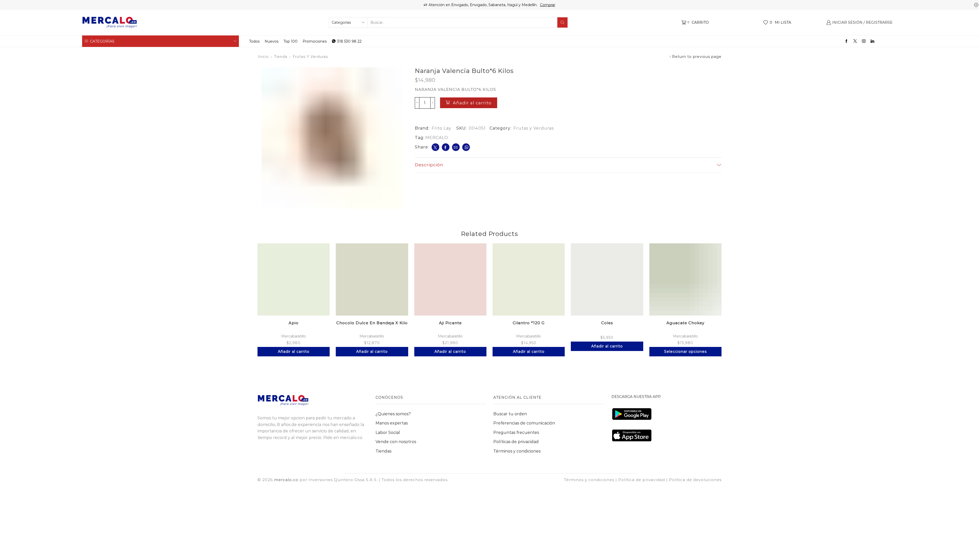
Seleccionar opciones (685, 351)
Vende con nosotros (396, 441)
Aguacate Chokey (685, 322)
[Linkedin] (872, 41)
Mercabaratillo (293, 336)
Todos (254, 41)
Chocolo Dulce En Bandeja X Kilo (372, 322)
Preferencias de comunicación (524, 423)
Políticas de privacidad (516, 441)
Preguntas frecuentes (516, 432)
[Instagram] (864, 41)
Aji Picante (450, 322)
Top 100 (291, 41)
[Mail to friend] (456, 147)
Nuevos (271, 41)
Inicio (263, 56)
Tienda (280, 56)
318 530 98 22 (349, 41)
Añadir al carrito (472, 102)
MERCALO (436, 137)
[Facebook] (846, 41)
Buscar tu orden (510, 413)
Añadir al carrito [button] (294, 351)
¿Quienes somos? (393, 413)
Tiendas (383, 451)
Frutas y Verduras (310, 56)
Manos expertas (392, 423)
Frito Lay (441, 128)
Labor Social (388, 432)
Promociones (315, 41)
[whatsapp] (466, 147)
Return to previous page (697, 56)
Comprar (547, 5)
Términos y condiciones (516, 451)
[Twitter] (855, 41)
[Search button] (562, 22)
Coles (607, 322)
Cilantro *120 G (529, 322)
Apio (294, 322)
